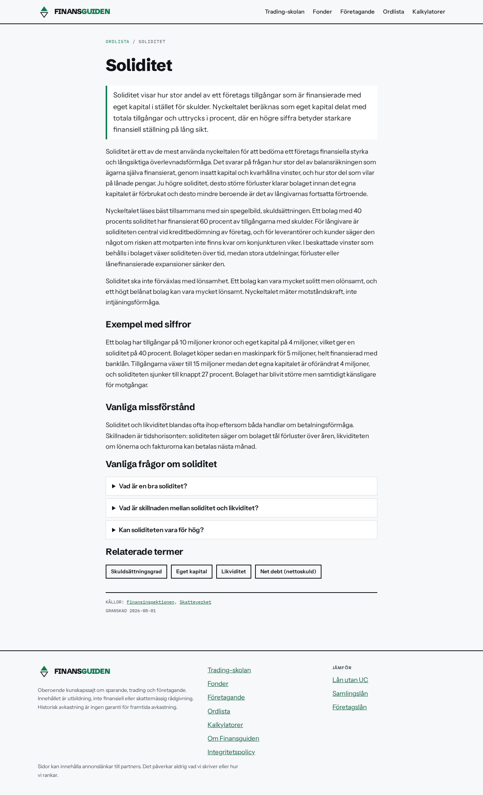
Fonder (322, 11)
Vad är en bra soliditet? (153, 486)
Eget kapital (191, 571)
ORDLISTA (117, 41)
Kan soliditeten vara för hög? (161, 530)
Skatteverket (195, 602)
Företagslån (349, 707)
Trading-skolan (285, 11)
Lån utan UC (350, 680)
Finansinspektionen (150, 602)
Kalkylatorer (428, 11)
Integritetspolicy (231, 752)
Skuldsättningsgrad (136, 571)
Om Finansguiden (233, 738)
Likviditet (234, 571)
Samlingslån (350, 693)
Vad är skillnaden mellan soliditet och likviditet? (188, 508)
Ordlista (393, 11)
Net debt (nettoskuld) (288, 571)
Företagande (357, 11)
